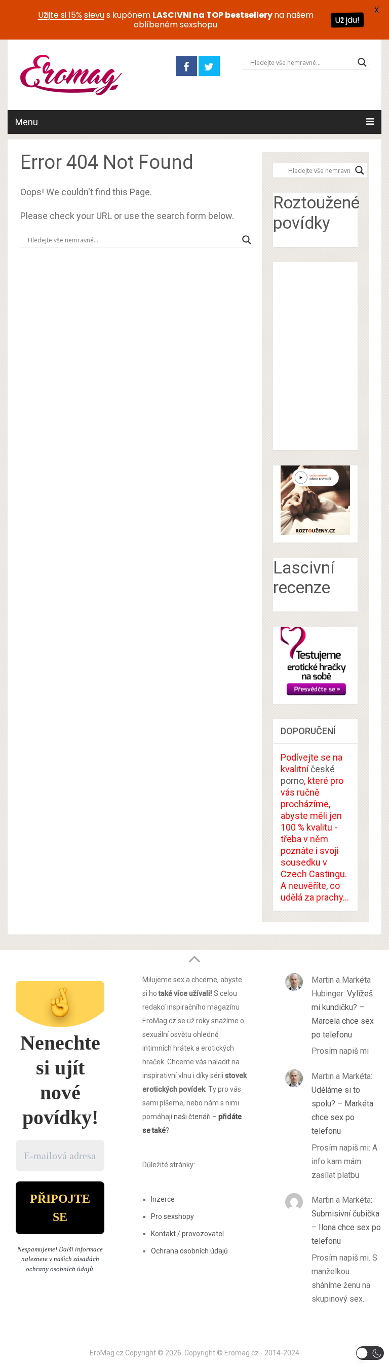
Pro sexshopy (172, 1216)
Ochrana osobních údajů (189, 1251)
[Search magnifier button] (362, 62)
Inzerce (163, 1199)
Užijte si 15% (60, 15)
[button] (370, 1353)
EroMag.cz (107, 1353)
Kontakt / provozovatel (187, 1234)
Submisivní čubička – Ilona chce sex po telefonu (346, 1227)
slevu (94, 15)
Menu (26, 122)
